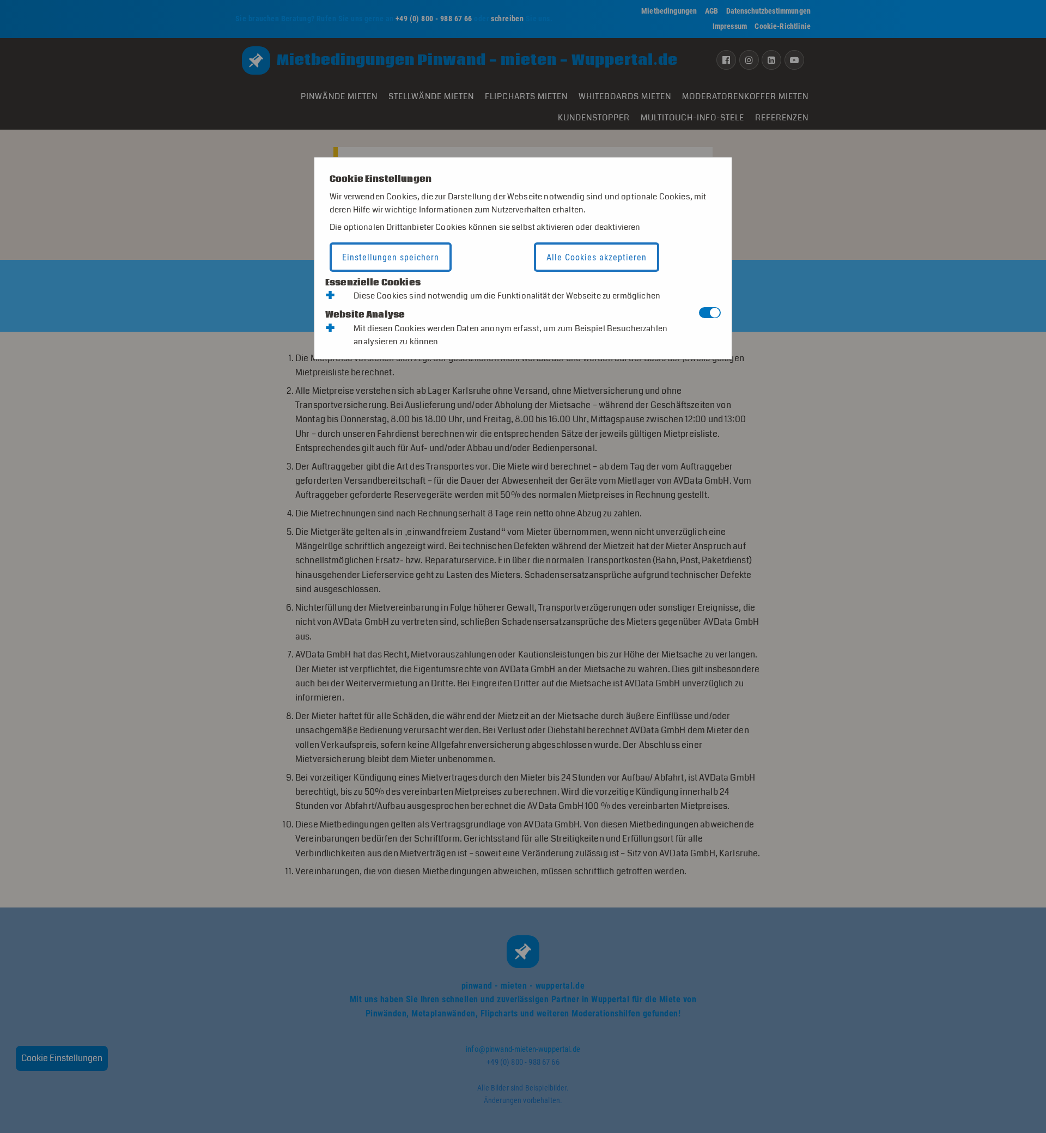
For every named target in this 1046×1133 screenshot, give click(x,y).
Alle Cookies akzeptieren (596, 257)
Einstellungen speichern (390, 257)
